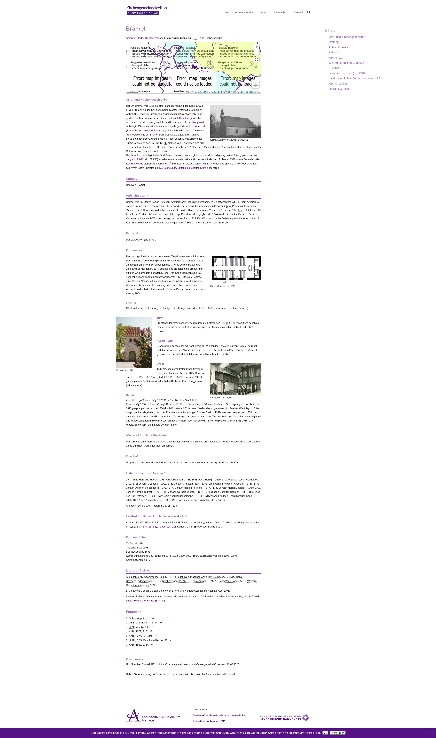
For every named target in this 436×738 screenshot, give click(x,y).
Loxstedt (190, 167)
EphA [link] (196, 526)
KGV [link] (238, 163)
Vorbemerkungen (244, 12)
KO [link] (195, 37)
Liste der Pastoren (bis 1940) (347, 73)
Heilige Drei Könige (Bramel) (149, 600)
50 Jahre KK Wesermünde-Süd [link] (146, 576)
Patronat (334, 52)
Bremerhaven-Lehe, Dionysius (186, 122)
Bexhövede (136, 163)
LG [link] (133, 400)
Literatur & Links (339, 88)
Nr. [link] (132, 522)
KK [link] (199, 218)
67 (127, 526)
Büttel (180, 167)
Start (227, 12)
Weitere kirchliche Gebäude (346, 62)
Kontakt (298, 12)
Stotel (203, 167)
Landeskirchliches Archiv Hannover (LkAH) (356, 78)
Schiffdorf (141, 159)
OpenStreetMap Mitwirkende (207, 91)
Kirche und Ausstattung (186, 596)
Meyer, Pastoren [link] (152, 505)
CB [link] (136, 526)
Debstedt (184, 118)
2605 (163, 526)
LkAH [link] (132, 627)
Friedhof (334, 68)
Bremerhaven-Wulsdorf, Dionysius (146, 130)
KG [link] (128, 163)
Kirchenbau (336, 57)
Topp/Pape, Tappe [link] (229, 580)
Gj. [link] (155, 400)
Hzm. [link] (191, 210)
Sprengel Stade (134, 37)
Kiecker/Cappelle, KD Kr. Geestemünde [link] (184, 580)
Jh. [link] (165, 142)
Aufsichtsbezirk (338, 47)
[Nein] (431, 733)
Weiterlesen (337, 732)
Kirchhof (248, 596)
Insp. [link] (241, 210)
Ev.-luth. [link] (230, 163)
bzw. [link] (228, 206)
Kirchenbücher (338, 83)
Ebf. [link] (191, 105)
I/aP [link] (161, 373)
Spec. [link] (185, 522)
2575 (151, 526)
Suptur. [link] (234, 214)
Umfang (334, 41)
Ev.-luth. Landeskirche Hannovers (244, 91)
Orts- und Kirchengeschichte (347, 36)
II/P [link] (171, 377)
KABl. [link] (132, 631)
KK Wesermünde (154, 37)
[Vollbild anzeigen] (256, 59)
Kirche (238, 596)
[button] (194, 65)
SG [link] (157, 404)
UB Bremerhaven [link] (138, 622)
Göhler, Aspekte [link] (137, 618)
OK (325, 732)
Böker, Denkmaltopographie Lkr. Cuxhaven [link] (200, 576)
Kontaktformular (225, 674)
